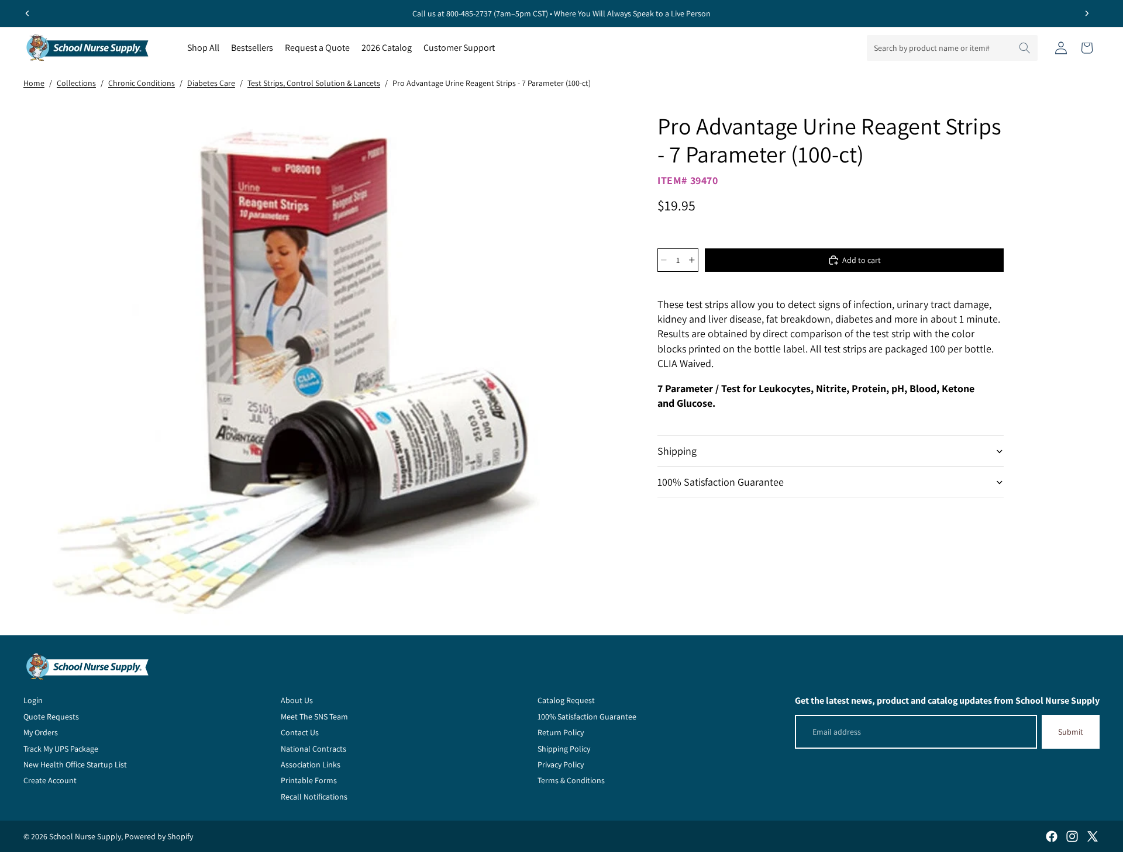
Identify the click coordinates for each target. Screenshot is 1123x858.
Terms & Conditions (571, 780)
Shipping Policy (564, 748)
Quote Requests (51, 716)
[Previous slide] (27, 13)
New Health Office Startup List (75, 764)
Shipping (677, 451)
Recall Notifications (314, 796)
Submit (1070, 731)
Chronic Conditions (141, 83)
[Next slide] (1087, 13)
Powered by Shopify (159, 836)
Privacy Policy (561, 764)
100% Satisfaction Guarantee (720, 482)
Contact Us (300, 732)
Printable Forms (309, 780)
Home (33, 83)
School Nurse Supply (85, 836)
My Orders (40, 732)
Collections (76, 83)
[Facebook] (1052, 836)
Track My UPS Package (60, 748)
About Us (297, 700)
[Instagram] (1072, 836)
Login (33, 700)
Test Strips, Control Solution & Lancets (313, 83)
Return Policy (561, 732)
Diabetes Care (211, 83)
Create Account (50, 780)
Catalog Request (566, 700)
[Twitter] (1093, 836)
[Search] (1025, 48)
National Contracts (313, 748)
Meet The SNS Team (314, 716)
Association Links (310, 764)
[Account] (1061, 48)
